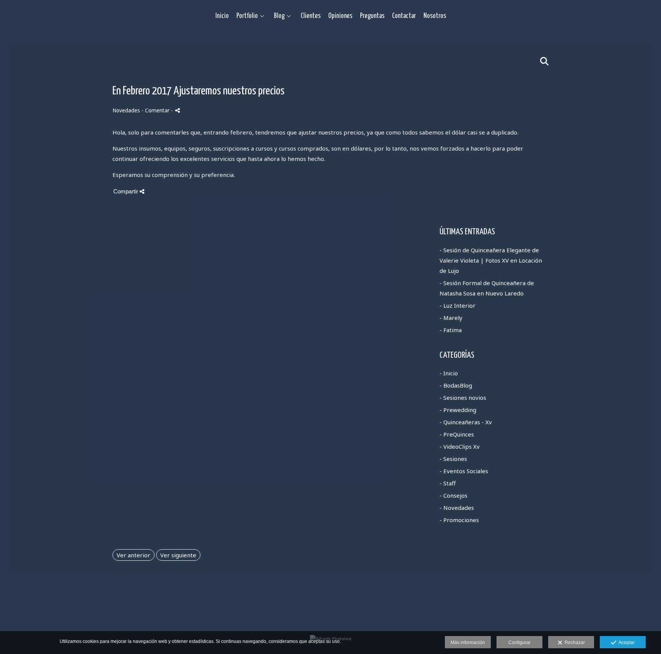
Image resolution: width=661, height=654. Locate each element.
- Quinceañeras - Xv (466, 422)
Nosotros (434, 16)
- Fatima (451, 330)
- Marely (451, 317)
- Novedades (457, 507)
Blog (279, 16)
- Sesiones (453, 459)
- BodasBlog (456, 385)
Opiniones (340, 16)
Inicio (222, 16)
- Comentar (156, 110)
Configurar (519, 642)
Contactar (404, 16)
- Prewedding (458, 410)
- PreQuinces (457, 434)
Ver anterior (133, 555)
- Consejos (453, 495)
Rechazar (573, 642)
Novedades (126, 110)
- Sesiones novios (463, 397)
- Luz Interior (457, 305)
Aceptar (625, 642)
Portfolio (247, 16)
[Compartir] (177, 110)
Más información (468, 642)
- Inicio (449, 373)
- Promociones (459, 520)
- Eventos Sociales (464, 471)
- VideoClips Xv (460, 446)
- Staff (448, 483)
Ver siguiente (178, 555)
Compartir (126, 191)
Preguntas (372, 16)
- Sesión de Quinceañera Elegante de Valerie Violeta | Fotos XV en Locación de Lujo (491, 260)
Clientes (311, 16)
